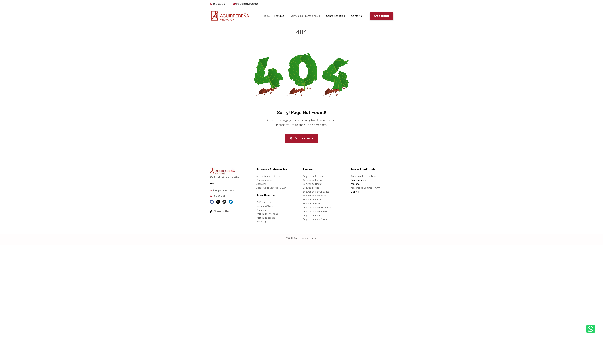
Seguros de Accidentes (314, 195)
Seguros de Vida (311, 187)
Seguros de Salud (312, 199)
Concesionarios (264, 179)
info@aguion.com (248, 4)
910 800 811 (220, 4)
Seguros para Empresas (315, 211)
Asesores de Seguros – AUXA (271, 187)
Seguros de (309, 179)
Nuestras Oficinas (265, 205)
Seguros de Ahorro (312, 215)
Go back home (303, 138)
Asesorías (261, 183)
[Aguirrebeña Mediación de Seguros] (230, 16)
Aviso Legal (262, 221)
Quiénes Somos (264, 202)
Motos (318, 179)
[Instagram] (224, 202)
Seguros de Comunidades (316, 191)
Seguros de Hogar (312, 183)
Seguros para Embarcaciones (318, 207)
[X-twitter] (218, 202)
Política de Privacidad (267, 213)
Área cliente (381, 15)
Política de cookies (265, 217)
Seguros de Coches (313, 176)
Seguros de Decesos (313, 203)
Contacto (261, 209)
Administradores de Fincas (269, 176)
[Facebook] (212, 202)
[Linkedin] (231, 202)
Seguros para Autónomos (316, 219)
